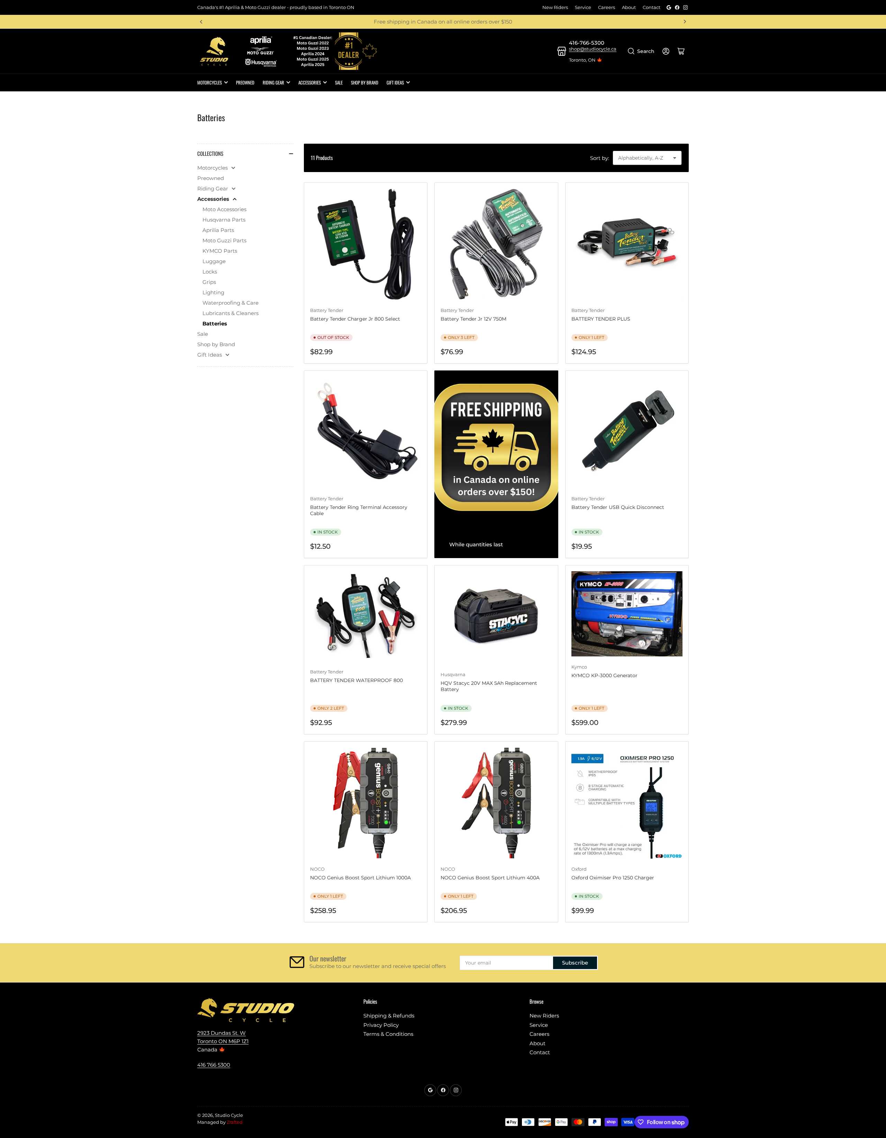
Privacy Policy (381, 1025)
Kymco (579, 667)
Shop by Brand (216, 344)
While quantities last (476, 544)
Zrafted (235, 1122)
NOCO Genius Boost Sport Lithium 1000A (360, 878)
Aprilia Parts (218, 230)
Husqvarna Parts (223, 219)
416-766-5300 (586, 42)
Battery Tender (457, 310)
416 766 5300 (213, 1064)
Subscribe (575, 962)
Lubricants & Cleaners (230, 313)
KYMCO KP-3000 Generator (604, 675)
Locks (209, 271)
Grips (209, 282)
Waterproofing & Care (230, 302)
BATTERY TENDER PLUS (600, 319)
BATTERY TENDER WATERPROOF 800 (356, 680)
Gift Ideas (395, 82)
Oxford (579, 869)
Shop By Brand (364, 82)
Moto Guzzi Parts (224, 240)
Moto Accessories (224, 209)
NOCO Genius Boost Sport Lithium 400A (490, 878)
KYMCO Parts (219, 251)
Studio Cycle (229, 1115)
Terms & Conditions (388, 1034)
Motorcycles (209, 82)
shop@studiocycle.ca (592, 49)
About (629, 7)
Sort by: (599, 158)
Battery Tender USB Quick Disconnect (617, 507)
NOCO (317, 869)
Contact (651, 7)
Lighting (213, 292)
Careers (606, 7)
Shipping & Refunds (388, 1015)
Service (583, 7)
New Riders (555, 7)
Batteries (214, 323)
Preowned (245, 82)
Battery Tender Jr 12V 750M (473, 319)
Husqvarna (453, 674)
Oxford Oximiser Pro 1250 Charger (612, 878)
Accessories (309, 82)
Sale (339, 82)
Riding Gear (273, 82)
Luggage (214, 261)
